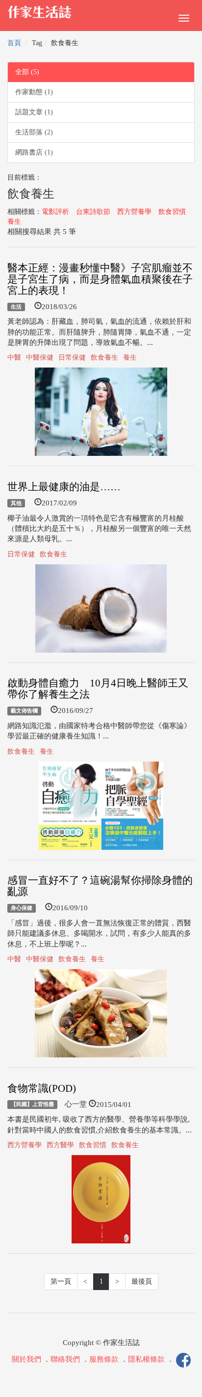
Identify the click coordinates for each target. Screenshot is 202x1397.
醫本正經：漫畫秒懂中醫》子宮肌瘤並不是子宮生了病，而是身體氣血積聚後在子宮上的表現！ (100, 279)
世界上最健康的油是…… (64, 487)
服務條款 (104, 1360)
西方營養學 (134, 211)
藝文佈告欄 (24, 710)
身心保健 (21, 908)
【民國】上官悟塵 (32, 1104)
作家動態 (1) (34, 92)
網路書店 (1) (34, 152)
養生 (14, 221)
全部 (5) (27, 72)
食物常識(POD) (41, 1088)
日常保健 (72, 357)
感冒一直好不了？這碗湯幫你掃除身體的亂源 (100, 885)
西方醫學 (60, 1145)
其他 (16, 503)
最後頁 (141, 1281)
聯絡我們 (65, 1360)
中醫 (14, 357)
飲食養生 (104, 357)
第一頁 (60, 1281)
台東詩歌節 (93, 211)
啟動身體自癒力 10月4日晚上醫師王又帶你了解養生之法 (97, 688)
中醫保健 (39, 357)
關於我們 (26, 1360)
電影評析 (55, 211)
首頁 (14, 43)
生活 (16, 307)
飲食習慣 (172, 211)
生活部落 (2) (34, 132)
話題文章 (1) (34, 112)
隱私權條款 (146, 1360)
